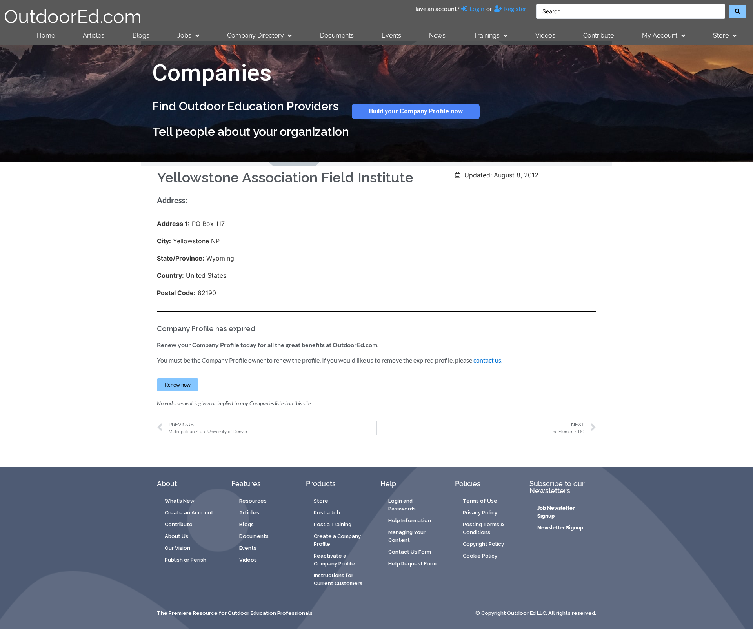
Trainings (487, 35)
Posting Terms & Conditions (483, 528)
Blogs (141, 35)
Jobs (184, 35)
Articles (93, 35)
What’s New (180, 501)
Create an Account (189, 513)
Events (391, 35)
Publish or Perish (185, 560)
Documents (337, 35)
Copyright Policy (483, 544)
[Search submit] (737, 11)
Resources (253, 501)
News (437, 35)
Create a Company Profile (337, 540)
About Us (176, 536)
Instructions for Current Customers (338, 579)
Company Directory (255, 35)
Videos (545, 35)
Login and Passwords (402, 505)
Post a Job (327, 513)
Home (46, 35)
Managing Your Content (407, 536)
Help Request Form (412, 564)
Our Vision (177, 548)
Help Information (409, 520)
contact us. (487, 360)
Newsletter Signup (560, 528)
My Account (659, 35)
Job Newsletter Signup (556, 512)
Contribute (598, 35)
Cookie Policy (480, 556)
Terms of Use (480, 501)
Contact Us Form (409, 552)
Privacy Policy (480, 513)
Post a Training (332, 524)
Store (721, 35)
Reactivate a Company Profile (334, 560)
